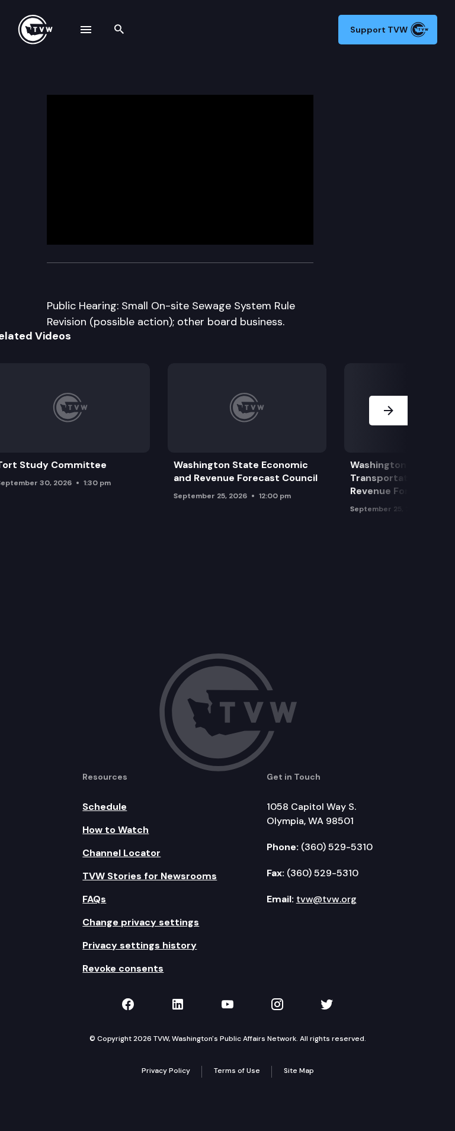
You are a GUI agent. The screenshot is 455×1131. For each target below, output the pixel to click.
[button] (388, 441)
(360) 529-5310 (337, 847)
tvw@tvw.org (326, 899)
